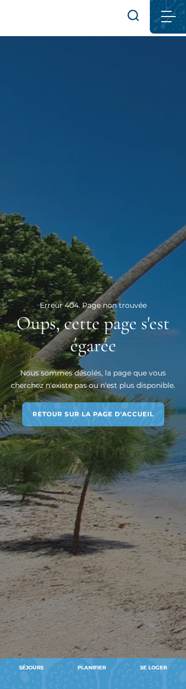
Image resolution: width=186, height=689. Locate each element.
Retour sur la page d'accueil (93, 414)
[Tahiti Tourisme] (37, 18)
